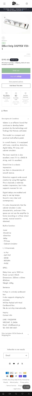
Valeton (4, 40)
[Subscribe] (26, 355)
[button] (4, 3)
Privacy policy (24, 382)
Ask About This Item (16, 85)
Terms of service (11, 385)
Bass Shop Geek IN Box (15, 380)
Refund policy (14, 382)
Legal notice (17, 389)
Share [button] (5, 111)
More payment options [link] (16, 81)
